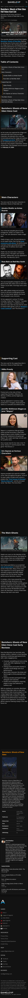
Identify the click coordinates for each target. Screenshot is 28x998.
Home (2, 6)
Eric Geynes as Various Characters (13, 93)
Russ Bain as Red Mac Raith (11, 79)
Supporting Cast (6, 82)
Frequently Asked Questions (8, 941)
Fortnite (5, 928)
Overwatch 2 (6, 926)
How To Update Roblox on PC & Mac (11, 875)
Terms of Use (4, 938)
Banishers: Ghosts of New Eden (16, 6)
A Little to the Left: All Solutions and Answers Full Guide (13, 890)
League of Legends (8, 915)
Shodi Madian (14, 20)
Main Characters (6, 72)
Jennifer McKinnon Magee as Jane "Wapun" (13, 89)
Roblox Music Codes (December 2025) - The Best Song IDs (13, 870)
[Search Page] (26, 2)
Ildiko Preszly (7, 85)
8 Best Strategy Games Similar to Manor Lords (12, 884)
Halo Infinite (6, 918)
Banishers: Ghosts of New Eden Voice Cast (13, 68)
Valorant (5, 923)
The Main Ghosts (7, 97)
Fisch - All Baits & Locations (9, 879)
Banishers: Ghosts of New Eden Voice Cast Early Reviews (13, 101)
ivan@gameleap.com (6, 974)
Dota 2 (4, 912)
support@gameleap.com (7, 951)
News (26, 6)
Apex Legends (6, 920)
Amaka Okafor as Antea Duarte (12, 75)
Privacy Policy (4, 936)
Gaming (6, 6)
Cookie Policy (4, 944)
